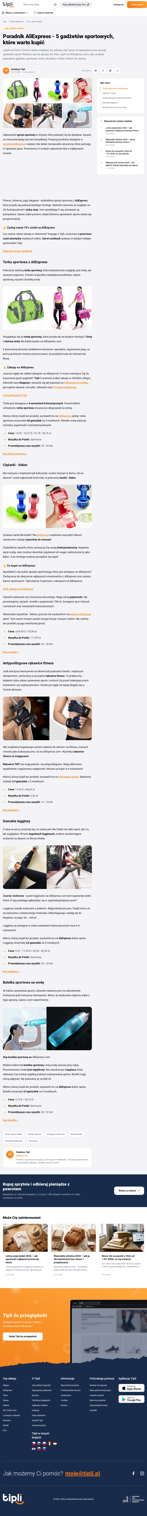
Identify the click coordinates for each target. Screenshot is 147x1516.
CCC (5, 1430)
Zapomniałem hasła (99, 1405)
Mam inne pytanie (98, 1400)
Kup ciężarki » (11, 652)
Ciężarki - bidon (109, 93)
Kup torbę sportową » (15, 453)
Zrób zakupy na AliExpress (18, 588)
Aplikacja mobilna (40, 1405)
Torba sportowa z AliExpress (115, 88)
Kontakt (93, 1410)
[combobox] (39, 5)
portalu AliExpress (80, 614)
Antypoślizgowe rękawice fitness (116, 98)
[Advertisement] (24, 177)
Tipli (4, 22)
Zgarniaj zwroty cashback (17, 251)
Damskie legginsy (110, 102)
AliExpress (65, 415)
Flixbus (6, 1405)
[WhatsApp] (110, 71)
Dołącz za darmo (127, 1190)
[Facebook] (96, 71)
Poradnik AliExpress (64, 387)
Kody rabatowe (39, 1415)
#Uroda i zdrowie (34, 1134)
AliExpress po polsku (76, 382)
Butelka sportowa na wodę (114, 107)
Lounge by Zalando (11, 1415)
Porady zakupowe (16, 22)
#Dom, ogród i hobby (13, 1134)
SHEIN (6, 1425)
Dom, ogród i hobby (34, 22)
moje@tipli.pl (82, 1473)
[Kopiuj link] (118, 71)
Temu (5, 1395)
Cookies (64, 1400)
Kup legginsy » (11, 971)
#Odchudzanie (76, 1134)
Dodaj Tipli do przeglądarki (23, 1336)
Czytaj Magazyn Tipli (15, 395)
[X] (103, 71)
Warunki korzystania (70, 1385)
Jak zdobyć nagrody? (41, 1385)
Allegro (6, 1385)
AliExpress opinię (69, 776)
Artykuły (35, 1410)
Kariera (64, 1405)
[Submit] (55, 5)
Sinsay (6, 1400)
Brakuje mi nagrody (98, 1385)
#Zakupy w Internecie (56, 1134)
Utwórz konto (137, 4)
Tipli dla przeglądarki (41, 1400)
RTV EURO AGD (10, 1410)
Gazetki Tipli (37, 1420)
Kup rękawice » (11, 810)
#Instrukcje (33, 1141)
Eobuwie (6, 1420)
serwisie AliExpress (14, 144)
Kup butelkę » (10, 1120)
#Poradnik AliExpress (14, 1141)
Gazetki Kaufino (39, 1425)
